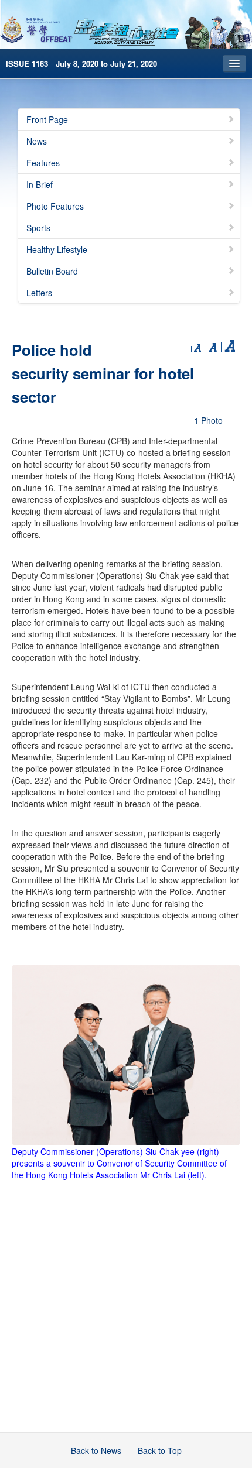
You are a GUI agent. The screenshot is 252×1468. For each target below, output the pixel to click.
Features (43, 163)
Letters (39, 293)
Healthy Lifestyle (56, 249)
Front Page (47, 119)
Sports (38, 228)
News (36, 141)
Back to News (96, 1450)
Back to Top (160, 1450)
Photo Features (55, 206)
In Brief (39, 184)
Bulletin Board (52, 271)
